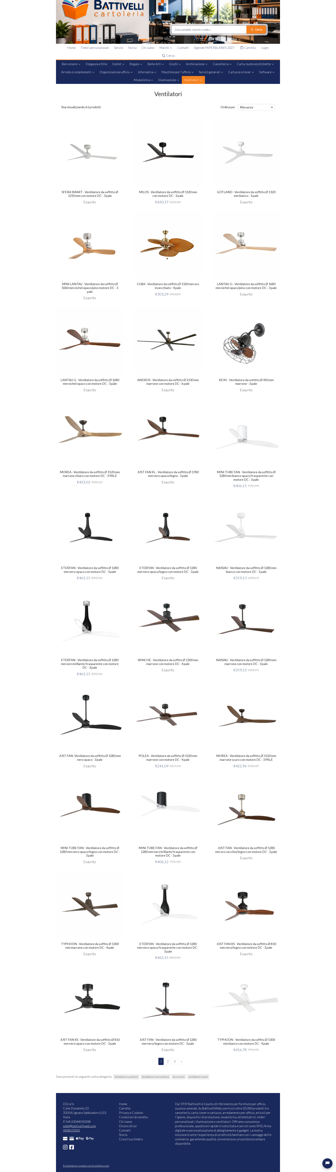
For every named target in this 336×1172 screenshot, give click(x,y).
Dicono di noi (128, 1126)
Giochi (173, 64)
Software (265, 72)
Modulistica (142, 80)
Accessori (178, 1076)
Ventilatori (192, 80)
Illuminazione (167, 80)
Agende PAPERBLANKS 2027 (214, 48)
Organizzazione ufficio (115, 72)
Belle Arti (154, 64)
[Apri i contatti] (327, 1163)
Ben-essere (70, 64)
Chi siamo (148, 48)
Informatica (146, 72)
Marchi (164, 48)
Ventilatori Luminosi (126, 1076)
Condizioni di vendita (133, 1117)
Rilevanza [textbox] (246, 107)
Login (265, 48)
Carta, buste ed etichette (254, 64)
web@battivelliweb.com (79, 1126)
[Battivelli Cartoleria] (170, 22)
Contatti (183, 48)
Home (71, 48)
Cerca (170, 55)
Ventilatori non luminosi (155, 1076)
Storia (132, 48)
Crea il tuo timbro (131, 1139)
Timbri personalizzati (94, 48)
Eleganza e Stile (96, 64)
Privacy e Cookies (131, 1113)
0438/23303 (71, 1130)
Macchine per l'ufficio (176, 72)
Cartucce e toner (239, 72)
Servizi (118, 48)
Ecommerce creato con (86, 1165)
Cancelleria (221, 64)
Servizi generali (209, 72)
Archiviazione (195, 64)
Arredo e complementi (76, 72)
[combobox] (256, 107)
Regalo (135, 64)
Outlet (117, 64)
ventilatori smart (198, 1076)
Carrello (250, 48)
